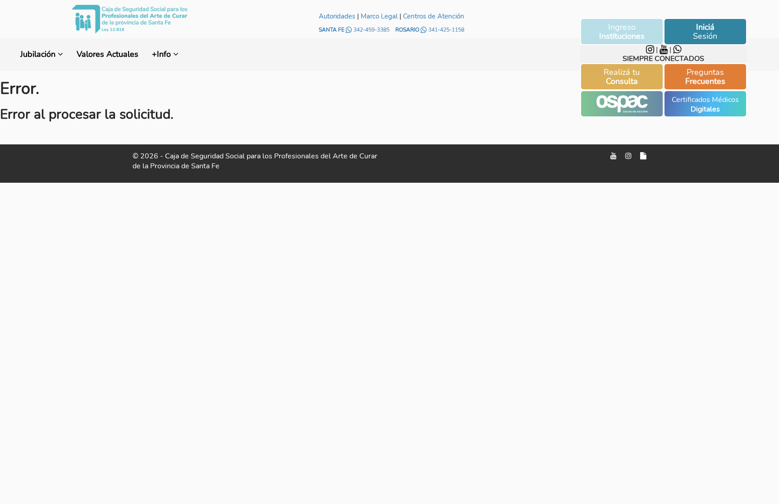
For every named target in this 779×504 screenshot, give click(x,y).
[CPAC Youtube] (664, 50)
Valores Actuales (107, 54)
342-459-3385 (371, 29)
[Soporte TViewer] (643, 156)
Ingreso (622, 32)
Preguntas (705, 77)
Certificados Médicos (705, 104)
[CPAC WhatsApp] (677, 50)
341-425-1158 (445, 29)
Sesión (705, 32)
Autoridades (337, 16)
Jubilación (39, 54)
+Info (162, 54)
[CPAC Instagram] (651, 50)
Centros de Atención (433, 16)
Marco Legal (379, 16)
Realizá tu (622, 77)
